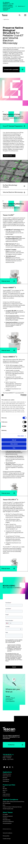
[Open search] (19, 15)
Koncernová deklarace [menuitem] (8, 821)
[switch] (24, 422)
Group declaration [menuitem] (7, 823)
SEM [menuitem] (4, 786)
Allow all (14, 440)
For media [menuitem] (5, 814)
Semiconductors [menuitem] (7, 775)
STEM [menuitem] (4, 792)
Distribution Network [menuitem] (8, 816)
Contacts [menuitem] (5, 818)
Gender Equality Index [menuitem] (8, 808)
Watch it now (21, 6)
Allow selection (14, 444)
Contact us (11, 744)
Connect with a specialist (11, 69)
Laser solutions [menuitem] (6, 794)
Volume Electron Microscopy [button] (13, 192)
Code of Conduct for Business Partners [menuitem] (12, 806)
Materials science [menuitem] (7, 774)
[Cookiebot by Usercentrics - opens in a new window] (20, 395)
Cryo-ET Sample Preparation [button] (13, 126)
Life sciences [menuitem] (6, 779)
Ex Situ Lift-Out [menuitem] (6, 795)
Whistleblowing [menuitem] (6, 819)
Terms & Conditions (7, 833)
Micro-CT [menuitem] (5, 790)
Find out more (6, 281)
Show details (21, 435)
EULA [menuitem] (4, 805)
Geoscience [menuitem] (6, 781)
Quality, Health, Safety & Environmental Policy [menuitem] (13, 801)
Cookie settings (7, 838)
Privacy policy (6, 835)
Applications (6, 19)
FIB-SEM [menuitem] (5, 788)
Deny (14, 448)
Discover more (8, 155)
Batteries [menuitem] (5, 777)
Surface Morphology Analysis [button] (10, 186)
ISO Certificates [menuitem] (6, 803)
